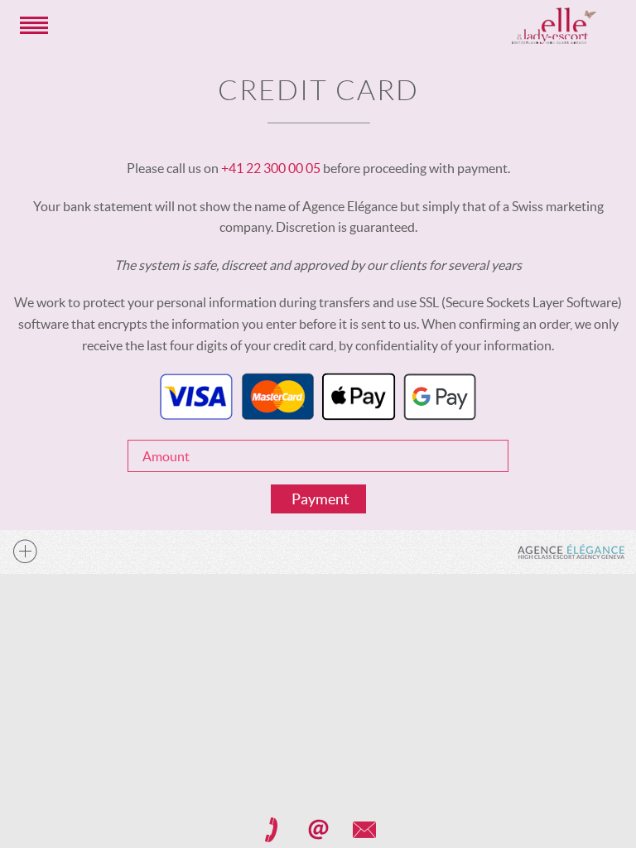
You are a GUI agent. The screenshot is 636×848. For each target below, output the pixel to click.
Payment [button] (320, 499)
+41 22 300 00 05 (270, 168)
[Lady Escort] (554, 25)
